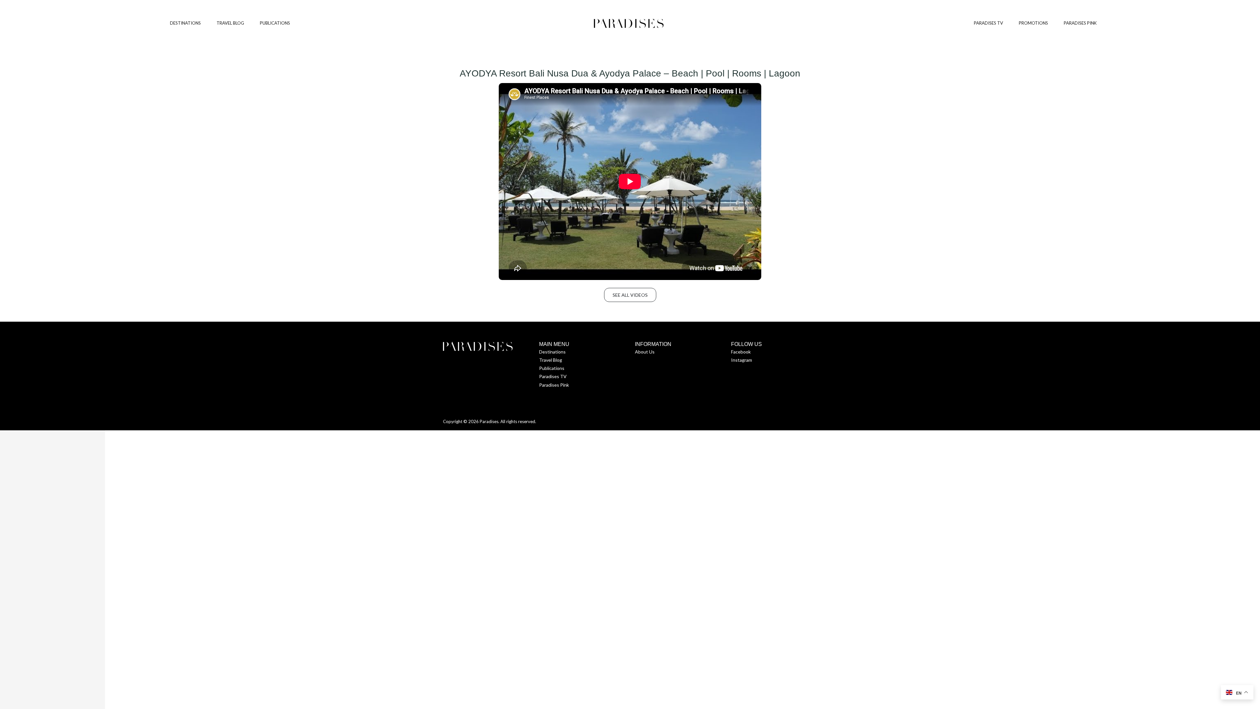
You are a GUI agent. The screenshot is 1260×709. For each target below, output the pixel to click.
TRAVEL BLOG (230, 23)
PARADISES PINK (1080, 23)
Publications (551, 368)
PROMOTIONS (1033, 23)
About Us (645, 351)
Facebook (741, 351)
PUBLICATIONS (275, 23)
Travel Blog (550, 360)
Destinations (552, 351)
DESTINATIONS (185, 23)
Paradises (489, 421)
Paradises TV (553, 376)
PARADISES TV (988, 23)
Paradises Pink (554, 385)
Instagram (741, 360)
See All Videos (630, 295)
